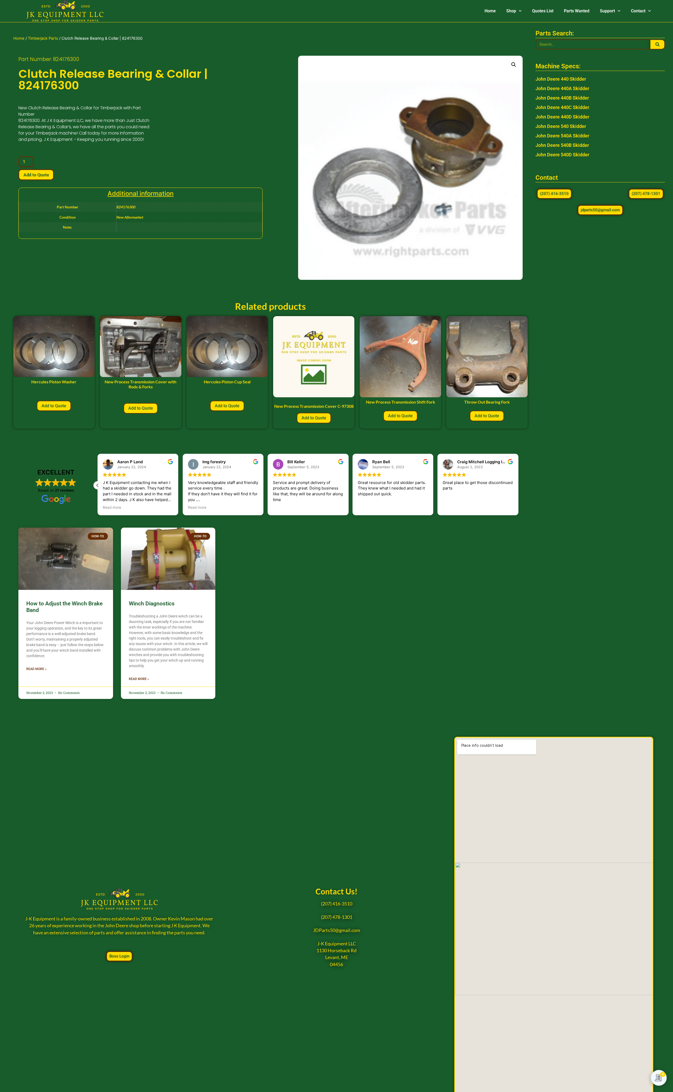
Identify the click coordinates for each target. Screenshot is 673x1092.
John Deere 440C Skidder (562, 107)
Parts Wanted (576, 10)
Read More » (36, 669)
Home (490, 10)
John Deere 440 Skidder (561, 79)
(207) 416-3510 (336, 903)
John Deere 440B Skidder (562, 98)
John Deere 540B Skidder (562, 145)
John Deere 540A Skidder (562, 135)
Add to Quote (36, 174)
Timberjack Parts (43, 38)
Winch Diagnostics (152, 603)
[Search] (657, 44)
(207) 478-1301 (336, 917)
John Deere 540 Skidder (561, 126)
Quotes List (542, 10)
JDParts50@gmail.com (336, 930)
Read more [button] (112, 507)
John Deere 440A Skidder (562, 88)
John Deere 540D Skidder (562, 154)
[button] (513, 64)
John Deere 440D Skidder (562, 117)
